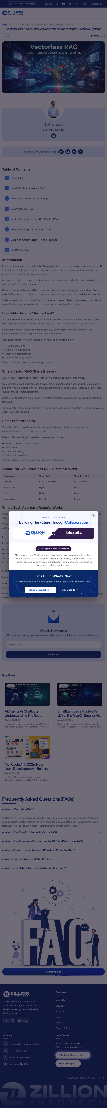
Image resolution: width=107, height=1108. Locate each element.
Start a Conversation (39, 590)
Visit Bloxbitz (68, 590)
